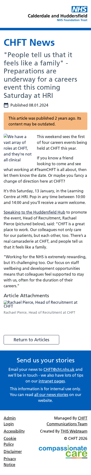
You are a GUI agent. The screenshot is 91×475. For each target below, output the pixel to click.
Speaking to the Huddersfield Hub (34, 212)
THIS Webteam (74, 431)
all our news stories (51, 394)
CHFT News (29, 42)
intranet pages (52, 381)
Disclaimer (13, 451)
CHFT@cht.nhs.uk (58, 369)
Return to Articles (31, 340)
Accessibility (14, 431)
